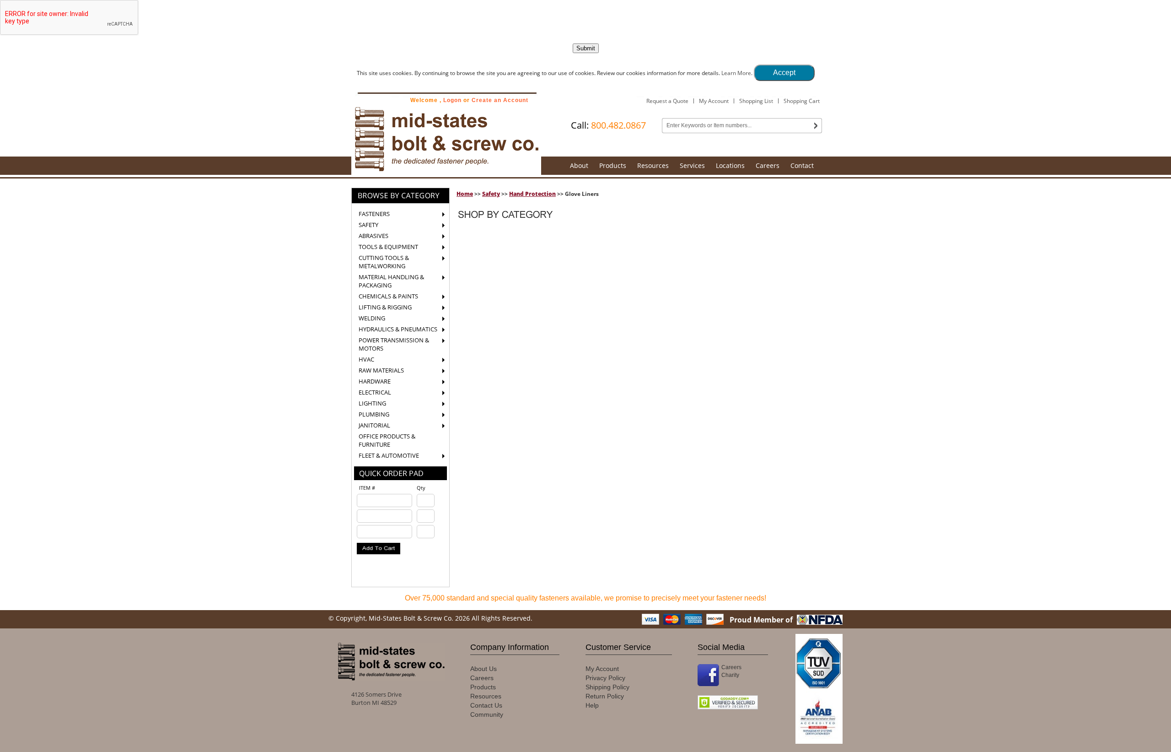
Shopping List (756, 101)
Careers (767, 165)
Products (612, 165)
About (579, 165)
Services (692, 165)
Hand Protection (532, 194)
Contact (802, 165)
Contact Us (486, 705)
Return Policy (605, 696)
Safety (491, 194)
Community (486, 714)
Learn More (736, 73)
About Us (483, 668)
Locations (730, 165)
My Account (714, 101)
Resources (653, 165)
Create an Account (500, 100)
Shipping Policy (607, 687)
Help (592, 705)
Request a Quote (667, 101)
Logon (452, 100)
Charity (730, 675)
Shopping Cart (802, 101)
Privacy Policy (605, 678)
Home (465, 194)
